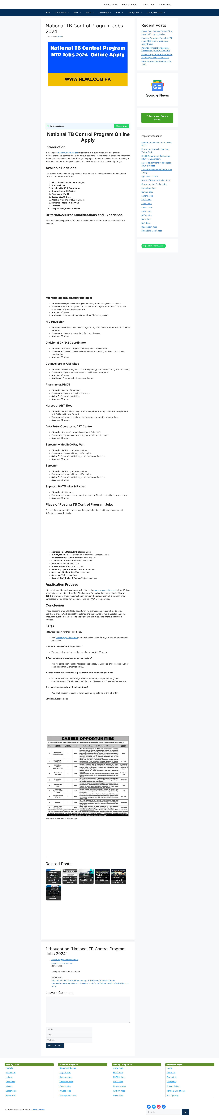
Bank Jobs (146, 219)
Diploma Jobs (66, 1077)
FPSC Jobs (146, 200)
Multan (9, 1086)
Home (48, 12)
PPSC (76, 12)
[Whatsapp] (163, 1106)
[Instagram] (158, 1106)
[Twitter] (153, 1106)
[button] (172, 12)
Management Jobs (68, 1095)
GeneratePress (39, 1109)
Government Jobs (68, 1068)
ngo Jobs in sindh (149, 176)
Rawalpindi (11, 1095)
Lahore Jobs (147, 196)
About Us (171, 1072)
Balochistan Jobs (149, 227)
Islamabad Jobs (148, 188)
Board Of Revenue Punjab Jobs (155, 180)
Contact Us (172, 1077)
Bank (118, 12)
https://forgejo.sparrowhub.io (64, 960)
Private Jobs (65, 1091)
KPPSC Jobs (147, 207)
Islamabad (11, 1072)
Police (88, 12)
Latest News (110, 4)
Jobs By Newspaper (155, 12)
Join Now (122, 126)
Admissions (165, 4)
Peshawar (10, 1082)
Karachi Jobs (147, 192)
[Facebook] (148, 1106)
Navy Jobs (118, 1095)
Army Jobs (118, 1068)
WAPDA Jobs (119, 1091)
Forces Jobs (65, 1086)
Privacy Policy (173, 1086)
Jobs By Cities (133, 12)
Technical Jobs (66, 1082)
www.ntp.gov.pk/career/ (105, 590)
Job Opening (172, 1095)
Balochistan (11, 1091)
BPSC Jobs (146, 215)
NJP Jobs (145, 223)
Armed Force (103, 12)
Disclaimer (171, 1082)
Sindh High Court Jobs (151, 231)
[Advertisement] (88, 106)
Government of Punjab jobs (154, 184)
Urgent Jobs (65, 1072)
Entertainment (129, 4)
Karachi (9, 1068)
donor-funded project (68, 153)
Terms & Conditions (176, 1091)
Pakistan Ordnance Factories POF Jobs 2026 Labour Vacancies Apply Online (156, 41)
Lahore (9, 1077)
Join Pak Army (60, 12)
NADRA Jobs (119, 1077)
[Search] (185, 1112)
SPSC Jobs (146, 203)
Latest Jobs (148, 4)
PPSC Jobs (146, 211)
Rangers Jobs (119, 1086)
